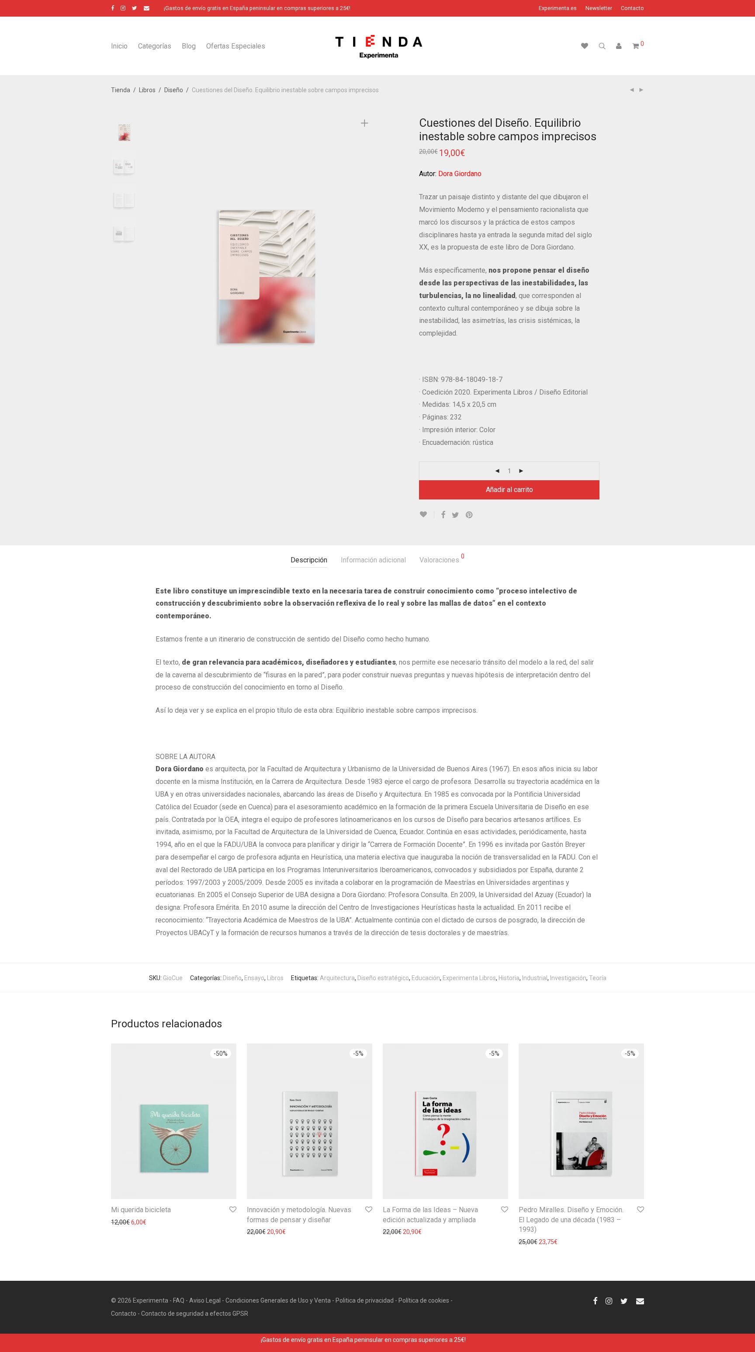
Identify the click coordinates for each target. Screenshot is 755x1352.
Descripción (309, 560)
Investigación (568, 977)
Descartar (480, 1339)
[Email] (146, 8)
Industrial (534, 977)
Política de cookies (423, 1300)
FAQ (178, 1300)
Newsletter (598, 8)
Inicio (119, 46)
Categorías (154, 46)
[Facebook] (112, 8)
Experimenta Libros (469, 977)
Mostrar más (124, 1222)
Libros (147, 90)
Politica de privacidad (365, 1300)
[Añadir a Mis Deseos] (426, 514)
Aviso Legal (205, 1300)
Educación (426, 977)
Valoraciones (441, 558)
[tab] (308, 560)
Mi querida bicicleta (141, 1210)
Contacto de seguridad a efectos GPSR (194, 1313)
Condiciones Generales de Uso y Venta (278, 1300)
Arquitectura (337, 977)
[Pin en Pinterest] (470, 515)
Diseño (173, 90)
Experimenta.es (558, 8)
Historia (509, 977)
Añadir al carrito (509, 489)
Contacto (632, 8)
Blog (189, 46)
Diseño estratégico (383, 977)
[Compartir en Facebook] (443, 515)
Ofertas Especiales (235, 46)
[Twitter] (134, 8)
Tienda (120, 90)
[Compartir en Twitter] (455, 515)
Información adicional (373, 560)
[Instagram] (123, 8)
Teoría (597, 977)
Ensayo (254, 977)
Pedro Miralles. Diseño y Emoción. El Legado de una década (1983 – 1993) (571, 1220)
